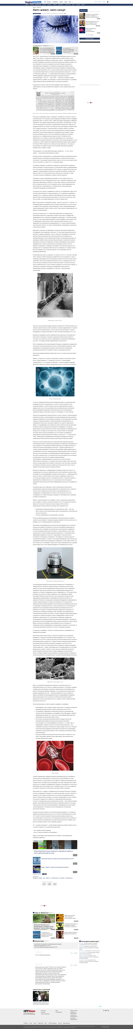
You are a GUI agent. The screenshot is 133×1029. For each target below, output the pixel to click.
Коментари (39, 941)
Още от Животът (42, 913)
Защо (73, 4)
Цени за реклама (45, 1013)
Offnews (55, 2)
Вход (57, 1010)
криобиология (55, 878)
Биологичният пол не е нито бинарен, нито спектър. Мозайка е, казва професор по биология (92, 24)
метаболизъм (69, 878)
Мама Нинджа (66, 1023)
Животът (49, 4)
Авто (65, 2)
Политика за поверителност (73, 1016)
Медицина (60, 4)
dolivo (81, 943)
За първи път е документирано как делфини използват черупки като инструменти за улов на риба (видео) (69, 51)
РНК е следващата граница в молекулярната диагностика (91, 30)
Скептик (78, 4)
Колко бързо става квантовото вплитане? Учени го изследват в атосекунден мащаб (89, 948)
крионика (62, 878)
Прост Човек (83, 955)
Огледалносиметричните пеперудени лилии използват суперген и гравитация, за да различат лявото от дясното (71, 927)
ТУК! (56, 947)
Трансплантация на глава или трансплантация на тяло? (57, 858)
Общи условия (73, 1010)
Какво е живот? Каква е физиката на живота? (70, 933)
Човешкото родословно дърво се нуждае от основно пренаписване (92, 16)
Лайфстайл (40, 1023)
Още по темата (38, 841)
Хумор (83, 4)
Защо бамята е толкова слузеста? (92, 950)
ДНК (44, 878)
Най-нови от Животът (42, 45)
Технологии (68, 4)
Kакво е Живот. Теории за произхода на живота (55, 867)
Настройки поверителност (73, 1019)
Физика (32, 4)
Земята (44, 4)
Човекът (55, 4)
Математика (38, 4)
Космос (27, 4)
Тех (70, 2)
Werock (60, 1023)
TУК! (49, 945)
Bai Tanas (82, 950)
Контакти (43, 1010)
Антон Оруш (36, 13)
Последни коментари (90, 941)
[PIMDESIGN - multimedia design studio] (104, 1027)
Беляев (40, 878)
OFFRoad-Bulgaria (52, 1023)
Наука (49, 2)
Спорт (61, 2)
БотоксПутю (83, 952)
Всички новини (90, 38)
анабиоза (35, 878)
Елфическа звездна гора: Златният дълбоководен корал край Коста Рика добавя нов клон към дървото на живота (70, 919)
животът (48, 878)
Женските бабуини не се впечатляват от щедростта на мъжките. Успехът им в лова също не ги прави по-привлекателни (46, 50)
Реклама (43, 1012)
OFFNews (26, 1023)
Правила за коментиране (73, 1013)
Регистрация (59, 1012)
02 (45, 874)
